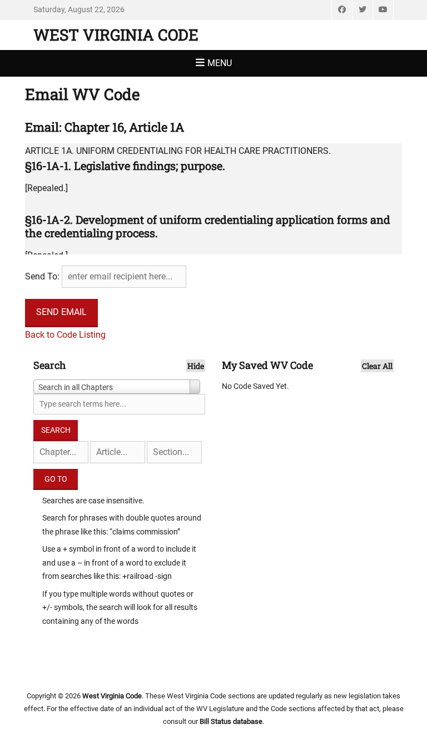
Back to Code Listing (65, 334)
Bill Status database (231, 721)
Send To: (42, 276)
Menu (219, 63)
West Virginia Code (115, 34)
